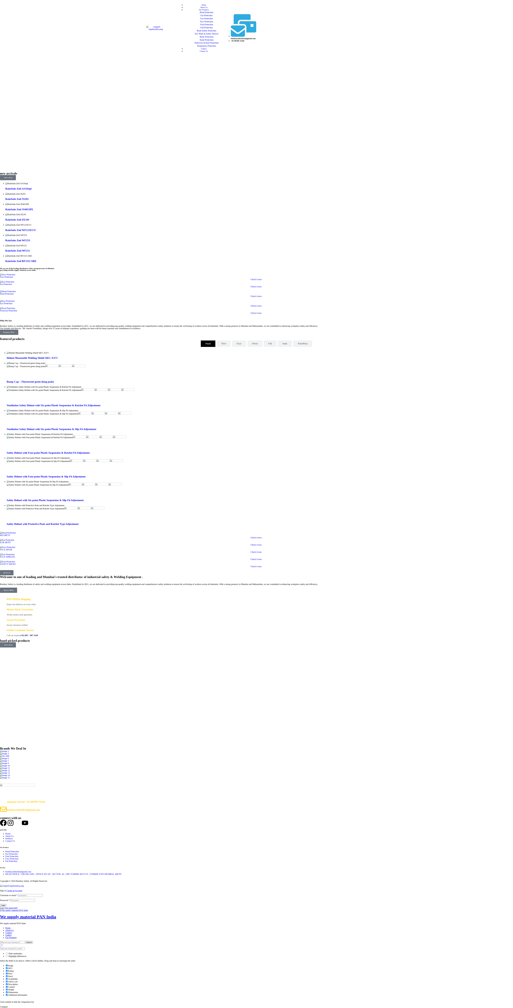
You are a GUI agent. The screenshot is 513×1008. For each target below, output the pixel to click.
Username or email (9, 895)
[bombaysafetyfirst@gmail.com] (3, 809)
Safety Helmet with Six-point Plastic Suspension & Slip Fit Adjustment (45, 500)
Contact (8, 933)
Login (3, 905)
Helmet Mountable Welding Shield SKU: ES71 (32, 358)
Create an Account (14, 891)
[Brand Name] (4, 751)
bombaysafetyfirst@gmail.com (23, 809)
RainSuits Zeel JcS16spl (18, 188)
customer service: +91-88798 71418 (26, 801)
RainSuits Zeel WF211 (17, 250)
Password (5, 900)
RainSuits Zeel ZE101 (17, 219)
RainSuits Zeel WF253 (17, 240)
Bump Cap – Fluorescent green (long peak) (30, 381)
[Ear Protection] (7, 282)
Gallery (8, 935)
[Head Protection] (8, 291)
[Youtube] (25, 823)
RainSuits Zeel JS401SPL (19, 209)
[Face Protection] (7, 274)
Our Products (11, 937)
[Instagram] (10, 823)
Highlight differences (17, 956)
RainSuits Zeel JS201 (17, 199)
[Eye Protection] (7, 301)
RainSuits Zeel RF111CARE (20, 261)
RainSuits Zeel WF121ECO (20, 230)
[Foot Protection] (7, 308)
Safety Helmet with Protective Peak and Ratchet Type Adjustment (43, 524)
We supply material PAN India (28, 916)
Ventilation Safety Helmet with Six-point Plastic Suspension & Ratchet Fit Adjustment (53, 405)
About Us (9, 930)
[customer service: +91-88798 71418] (3, 801)
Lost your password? (9, 908)
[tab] (208, 343)
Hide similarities (15, 953)
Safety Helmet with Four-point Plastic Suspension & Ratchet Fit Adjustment (48, 452)
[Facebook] (3, 823)
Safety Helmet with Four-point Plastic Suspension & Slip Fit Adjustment (46, 476)
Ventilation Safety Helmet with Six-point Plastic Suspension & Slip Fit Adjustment (51, 429)
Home (8, 928)
